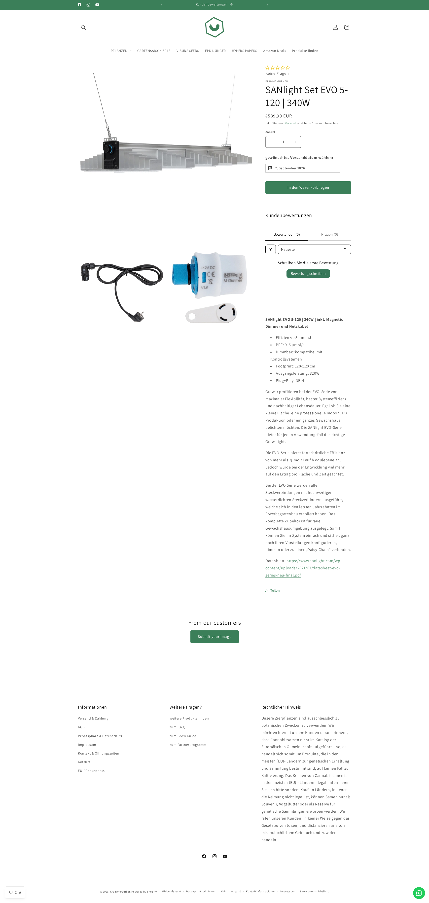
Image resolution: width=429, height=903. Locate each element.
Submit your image (214, 636)
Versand (290, 123)
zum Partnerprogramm (188, 744)
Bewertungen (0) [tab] (287, 234)
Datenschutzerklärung (200, 891)
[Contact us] (419, 893)
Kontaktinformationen (260, 891)
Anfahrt (84, 762)
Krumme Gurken (120, 891)
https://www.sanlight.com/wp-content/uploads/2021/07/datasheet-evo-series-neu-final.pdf (303, 568)
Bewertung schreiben (308, 273)
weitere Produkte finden (189, 718)
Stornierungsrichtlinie (314, 891)
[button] (83, 27)
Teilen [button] (275, 590)
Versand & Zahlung (93, 718)
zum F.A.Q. (178, 727)
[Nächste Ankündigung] (267, 4)
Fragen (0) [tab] (329, 234)
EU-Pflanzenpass (91, 770)
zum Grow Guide (183, 736)
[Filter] (270, 249)
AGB (81, 727)
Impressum (87, 744)
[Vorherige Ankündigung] (161, 4)
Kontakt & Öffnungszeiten (98, 753)
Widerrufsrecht (171, 891)
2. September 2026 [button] (290, 168)
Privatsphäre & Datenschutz (100, 736)
